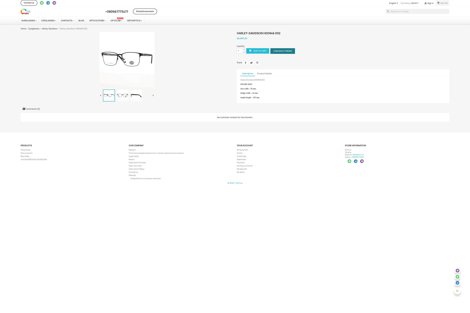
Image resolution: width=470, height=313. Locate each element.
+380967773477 (357, 157)
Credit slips (241, 156)
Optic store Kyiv (135, 166)
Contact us (29, 2)
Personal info (242, 150)
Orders (240, 153)
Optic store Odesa (136, 169)
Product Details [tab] (264, 73)
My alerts (241, 172)
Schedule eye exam (145, 11)
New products (27, 153)
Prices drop (25, 150)
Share (245, 62)
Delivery (132, 150)
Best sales (25, 156)
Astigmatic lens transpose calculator (145, 178)
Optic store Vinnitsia (137, 162)
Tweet (251, 62)
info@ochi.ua (357, 154)
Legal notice (134, 156)
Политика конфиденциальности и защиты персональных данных (156, 153)
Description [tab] (247, 73)
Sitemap (132, 175)
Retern (132, 159)
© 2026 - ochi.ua (235, 183)
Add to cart (258, 50)
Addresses (241, 159)
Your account (245, 145)
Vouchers (241, 162)
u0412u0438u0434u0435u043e (34, 159)
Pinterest (257, 62)
